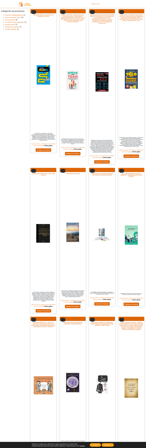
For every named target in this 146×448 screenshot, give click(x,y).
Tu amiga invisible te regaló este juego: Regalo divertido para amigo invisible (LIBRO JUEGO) (102, 324)
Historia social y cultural (37, 135)
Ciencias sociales (107, 141)
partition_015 (10, 25)
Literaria (77, 293)
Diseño (48, 293)
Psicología (110, 148)
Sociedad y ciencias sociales (68, 142)
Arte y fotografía (50, 292)
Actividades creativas (96, 292)
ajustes (82, 446)
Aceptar (95, 445)
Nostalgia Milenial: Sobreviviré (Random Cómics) (43, 15)
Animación (98, 140)
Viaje (137, 146)
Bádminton (94, 141)
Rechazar (108, 445)
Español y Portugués (79, 290)
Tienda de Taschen (12, 27)
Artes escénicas (36, 293)
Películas (43, 298)
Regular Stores (42, 138)
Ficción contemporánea (72, 291)
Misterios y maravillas (135, 144)
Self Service (45, 139)
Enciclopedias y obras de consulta (41, 134)
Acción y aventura (65, 441)
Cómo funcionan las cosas (128, 140)
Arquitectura (43, 292)
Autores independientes (14, 15)
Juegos (126, 142)
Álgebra (93, 140)
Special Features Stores (77, 143)
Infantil (122, 142)
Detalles (41, 145)
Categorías (44, 133)
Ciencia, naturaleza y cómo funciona (134, 139)
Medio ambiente (106, 147)
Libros (48, 135)
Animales (72, 441)
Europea (64, 291)
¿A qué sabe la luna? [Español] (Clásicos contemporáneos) (72, 323)
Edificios (39, 294)
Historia (52, 134)
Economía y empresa (131, 293)
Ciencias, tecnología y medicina (98, 142)
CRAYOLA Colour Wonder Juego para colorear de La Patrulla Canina (102, 174)
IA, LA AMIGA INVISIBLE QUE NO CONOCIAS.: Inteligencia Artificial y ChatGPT (131, 175)
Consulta (50, 133)
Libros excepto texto (13, 17)
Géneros (34, 295)
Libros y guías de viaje (101, 146)
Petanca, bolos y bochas (102, 148)
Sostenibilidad (96, 152)
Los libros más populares (14, 22)
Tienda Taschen (11, 29)
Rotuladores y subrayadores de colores (105, 294)
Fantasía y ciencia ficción (48, 294)
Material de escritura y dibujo (101, 293)
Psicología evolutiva (96, 149)
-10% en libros (37, 133)
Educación (70, 138)
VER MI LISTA (95, 4)
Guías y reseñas (41, 295)
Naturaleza (122, 145)
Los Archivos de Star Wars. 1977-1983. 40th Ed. (43, 174)
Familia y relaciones (78, 138)
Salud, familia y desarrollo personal (102, 150)
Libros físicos (10, 20)
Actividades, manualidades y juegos (128, 137)
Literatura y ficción (71, 294)
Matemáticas (99, 147)
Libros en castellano (69, 139)
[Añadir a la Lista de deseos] (33, 12)
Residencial (36, 299)
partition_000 (51, 137)
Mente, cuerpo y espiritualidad (40, 137)
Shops (49, 139)
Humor (45, 135)
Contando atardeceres (73, 173)
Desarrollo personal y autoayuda (101, 143)
